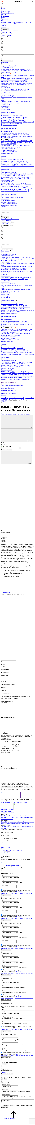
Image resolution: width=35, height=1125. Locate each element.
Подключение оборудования (9, 125)
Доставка (3, 206)
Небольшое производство (8, 202)
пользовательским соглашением (24, 893)
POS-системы (5, 94)
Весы (2, 100)
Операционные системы (8, 150)
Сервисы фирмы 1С (6, 181)
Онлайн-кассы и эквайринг (9, 72)
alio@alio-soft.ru (5, 847)
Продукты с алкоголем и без (9, 205)
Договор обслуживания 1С (8, 172)
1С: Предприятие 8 (6, 131)
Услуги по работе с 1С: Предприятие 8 (12, 159)
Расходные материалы (7, 67)
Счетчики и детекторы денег (9, 95)
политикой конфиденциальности (11, 892)
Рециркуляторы (5, 109)
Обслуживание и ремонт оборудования (12, 115)
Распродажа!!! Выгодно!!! (8, 66)
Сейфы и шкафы (5, 104)
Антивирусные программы (8, 148)
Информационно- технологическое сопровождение (15, 177)
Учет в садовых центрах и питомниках (12, 197)
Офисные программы (7, 153)
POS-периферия (5, 87)
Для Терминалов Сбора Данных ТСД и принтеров (15, 145)
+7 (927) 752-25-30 (6, 35)
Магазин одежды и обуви (8, 200)
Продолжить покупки (6, 1073)
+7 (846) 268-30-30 (6, 32)
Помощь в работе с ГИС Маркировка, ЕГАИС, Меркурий (17, 122)
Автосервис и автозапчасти (9, 203)
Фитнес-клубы (5, 199)
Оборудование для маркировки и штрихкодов (14, 81)
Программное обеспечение (13, 398)
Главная (3, 398)
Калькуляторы (5, 107)
